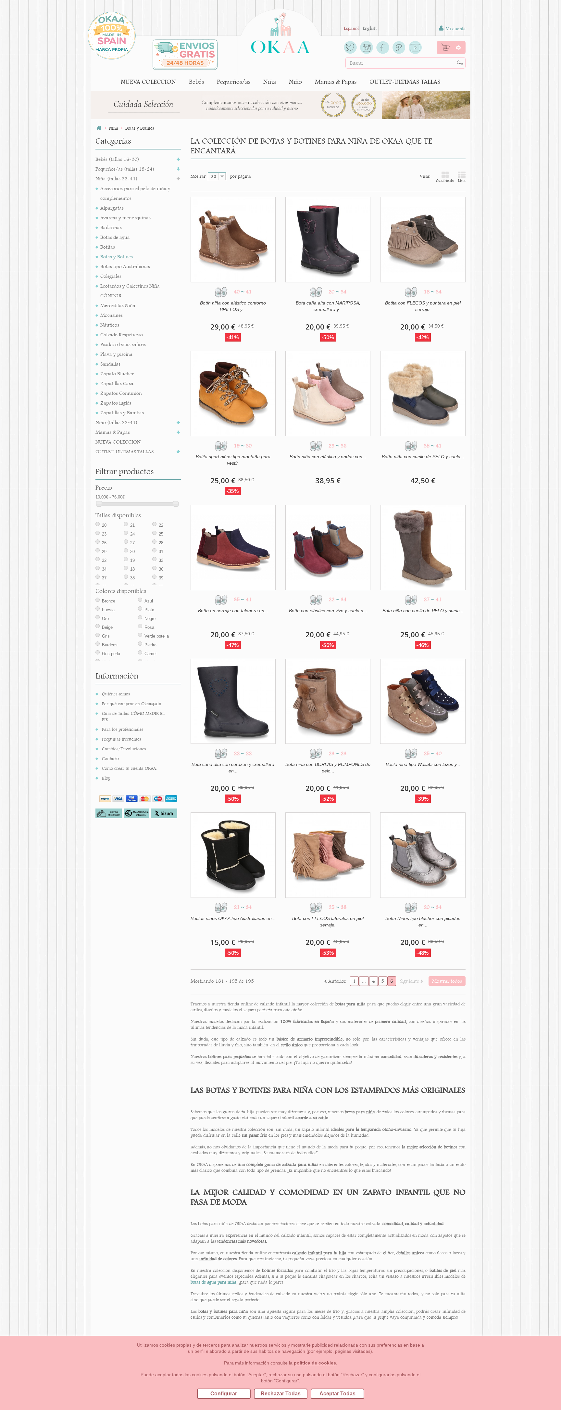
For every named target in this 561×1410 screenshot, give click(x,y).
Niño (295, 81)
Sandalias (110, 364)
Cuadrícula (445, 180)
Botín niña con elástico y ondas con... (328, 456)
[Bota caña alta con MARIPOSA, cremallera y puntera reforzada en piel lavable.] (328, 239)
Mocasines (111, 315)
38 (132, 578)
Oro (105, 618)
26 (104, 542)
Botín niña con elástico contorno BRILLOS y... (233, 306)
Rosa (149, 627)
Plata (149, 609)
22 (161, 525)
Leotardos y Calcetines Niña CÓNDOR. (130, 291)
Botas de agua (115, 237)
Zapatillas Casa (116, 383)
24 (132, 534)
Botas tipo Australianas (125, 266)
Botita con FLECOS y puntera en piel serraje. (423, 306)
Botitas (107, 247)
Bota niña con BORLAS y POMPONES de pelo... (327, 767)
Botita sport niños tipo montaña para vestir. (233, 460)
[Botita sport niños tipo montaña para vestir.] (233, 393)
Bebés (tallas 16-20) (117, 159)
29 (104, 551)
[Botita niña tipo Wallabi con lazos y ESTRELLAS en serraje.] (422, 701)
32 (104, 560)
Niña (269, 81)
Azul (148, 601)
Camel (150, 653)
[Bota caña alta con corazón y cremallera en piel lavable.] (233, 701)
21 (132, 525)
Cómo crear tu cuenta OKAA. (129, 768)
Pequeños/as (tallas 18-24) (125, 169)
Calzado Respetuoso (121, 334)
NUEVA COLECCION (148, 81)
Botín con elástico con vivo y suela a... (328, 610)
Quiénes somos (116, 693)
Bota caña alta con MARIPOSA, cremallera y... (328, 306)
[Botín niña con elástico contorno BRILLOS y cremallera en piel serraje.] (233, 239)
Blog (106, 778)
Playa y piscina (116, 354)
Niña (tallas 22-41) (116, 178)
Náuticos (109, 325)
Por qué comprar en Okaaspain (131, 703)
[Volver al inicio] (98, 128)
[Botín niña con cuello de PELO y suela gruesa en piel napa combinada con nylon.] (422, 393)
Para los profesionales (122, 729)
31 (161, 551)
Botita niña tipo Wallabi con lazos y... (423, 764)
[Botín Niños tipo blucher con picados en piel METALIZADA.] (422, 855)
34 (104, 569)
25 (161, 534)
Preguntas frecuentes (121, 739)
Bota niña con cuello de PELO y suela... (423, 610)
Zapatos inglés (115, 403)
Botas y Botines (116, 256)
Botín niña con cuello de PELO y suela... (423, 456)
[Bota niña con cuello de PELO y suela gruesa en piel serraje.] (422, 547)
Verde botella (156, 636)
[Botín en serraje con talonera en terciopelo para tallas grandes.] (233, 547)
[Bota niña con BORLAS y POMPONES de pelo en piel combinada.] (328, 701)
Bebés (196, 81)
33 (161, 560)
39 (161, 578)
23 (104, 534)
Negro (150, 618)
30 (132, 551)
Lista (462, 180)
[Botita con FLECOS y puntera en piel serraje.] (422, 239)
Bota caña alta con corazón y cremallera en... (233, 767)
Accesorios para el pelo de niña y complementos (135, 193)
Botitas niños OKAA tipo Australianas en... (233, 918)
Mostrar (198, 176)
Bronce (108, 601)
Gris (106, 636)
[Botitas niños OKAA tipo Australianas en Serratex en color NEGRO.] (233, 855)
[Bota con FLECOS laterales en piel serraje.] (328, 855)
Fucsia (108, 609)
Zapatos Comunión (121, 393)
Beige (107, 627)
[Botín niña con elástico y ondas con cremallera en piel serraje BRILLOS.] (328, 393)
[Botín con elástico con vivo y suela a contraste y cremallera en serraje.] (328, 547)
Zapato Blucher (117, 373)
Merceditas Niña (117, 305)
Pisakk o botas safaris (123, 344)
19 (132, 560)
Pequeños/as (233, 81)
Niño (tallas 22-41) (116, 422)
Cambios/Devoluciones (124, 748)
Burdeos (110, 644)
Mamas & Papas (335, 81)
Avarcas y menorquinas (125, 217)
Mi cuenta (455, 29)
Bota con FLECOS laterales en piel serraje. (328, 921)
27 (132, 542)
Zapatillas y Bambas (122, 412)
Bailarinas (111, 227)
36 (161, 569)
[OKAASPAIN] (280, 31)
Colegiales (110, 276)
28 (161, 542)
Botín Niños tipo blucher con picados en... (422, 921)
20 (104, 525)
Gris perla (111, 653)
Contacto (110, 758)
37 (104, 578)
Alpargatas (112, 208)
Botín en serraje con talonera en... (233, 610)
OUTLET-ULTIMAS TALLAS (404, 81)
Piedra (150, 644)
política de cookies (315, 1362)
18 (132, 569)
